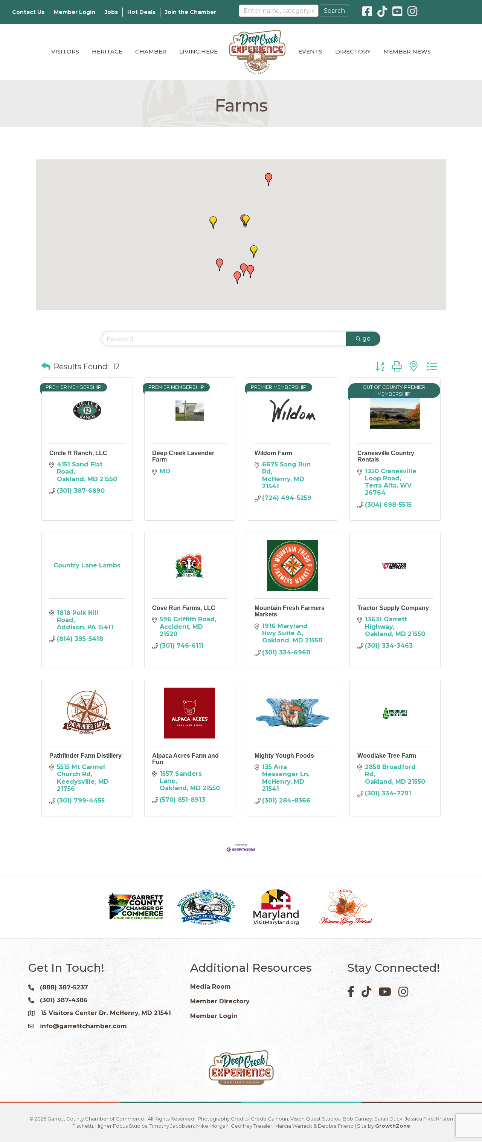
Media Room (210, 986)
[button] (268, 179)
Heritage (107, 51)
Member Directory (220, 1001)
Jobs (111, 12)
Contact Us (28, 12)
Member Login (74, 12)
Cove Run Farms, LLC (183, 608)
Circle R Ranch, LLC (78, 453)
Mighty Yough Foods (284, 755)
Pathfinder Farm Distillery (85, 755)
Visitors (65, 51)
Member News (407, 51)
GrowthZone (392, 1126)
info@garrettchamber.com (83, 1026)
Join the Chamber (190, 12)
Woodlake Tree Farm (386, 755)
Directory (353, 51)
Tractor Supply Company (393, 608)
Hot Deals (141, 12)
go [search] (367, 338)
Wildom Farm (273, 453)
